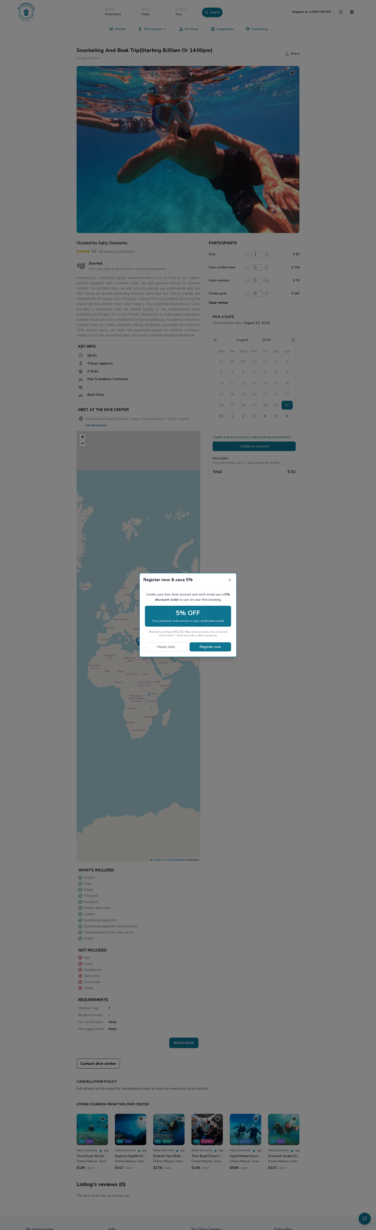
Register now (210, 646)
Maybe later (166, 646)
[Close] (230, 580)
